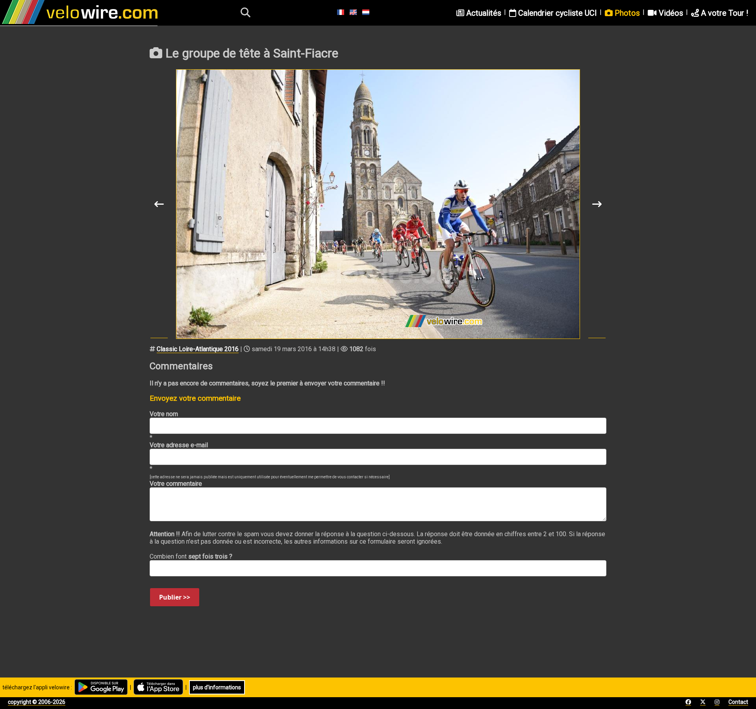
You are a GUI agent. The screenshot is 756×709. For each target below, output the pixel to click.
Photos (626, 13)
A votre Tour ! (723, 13)
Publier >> (174, 597)
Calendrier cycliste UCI (556, 13)
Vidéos (670, 13)
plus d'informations (217, 687)
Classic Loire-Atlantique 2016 (198, 349)
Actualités (482, 13)
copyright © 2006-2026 (36, 702)
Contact (738, 702)
